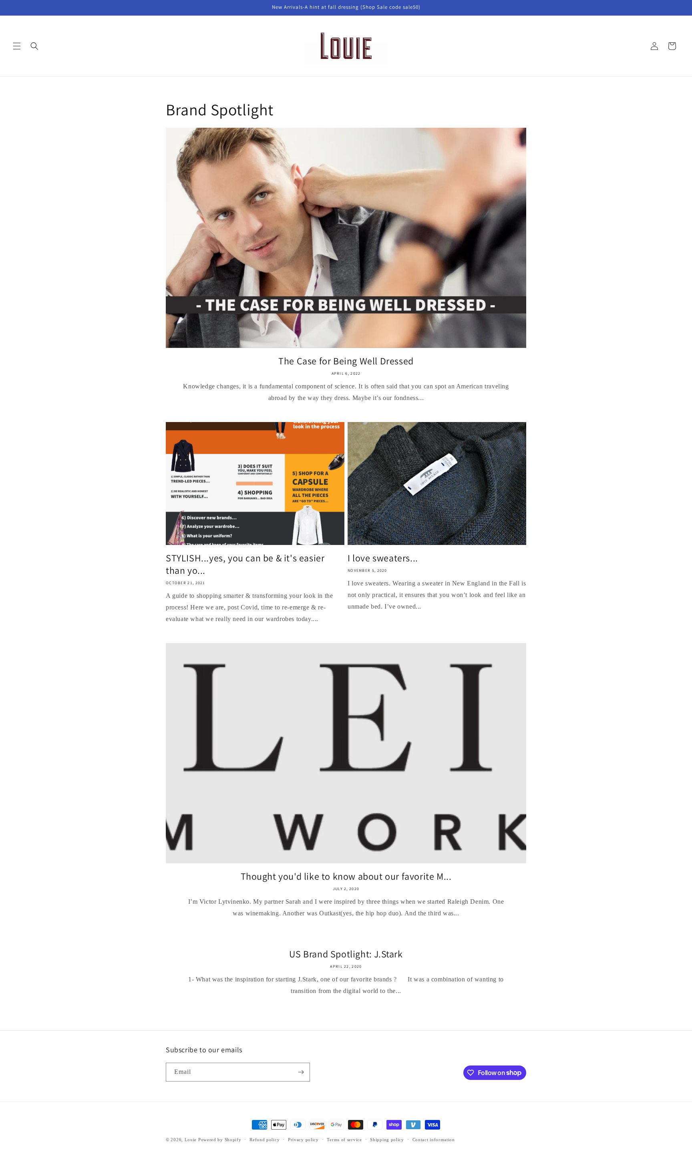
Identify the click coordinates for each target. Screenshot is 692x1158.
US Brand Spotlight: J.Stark (345, 954)
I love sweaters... (383, 558)
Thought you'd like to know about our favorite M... (346, 876)
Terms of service (344, 1139)
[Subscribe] (301, 1072)
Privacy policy (303, 1139)
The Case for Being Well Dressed (346, 361)
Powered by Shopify (219, 1139)
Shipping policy (387, 1139)
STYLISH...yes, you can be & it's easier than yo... (245, 564)
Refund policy (264, 1139)
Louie (191, 1139)
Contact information (433, 1139)
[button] (17, 46)
